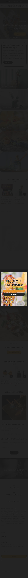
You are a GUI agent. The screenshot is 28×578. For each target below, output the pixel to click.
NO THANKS (14, 294)
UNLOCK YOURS (14, 291)
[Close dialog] (25, 273)
